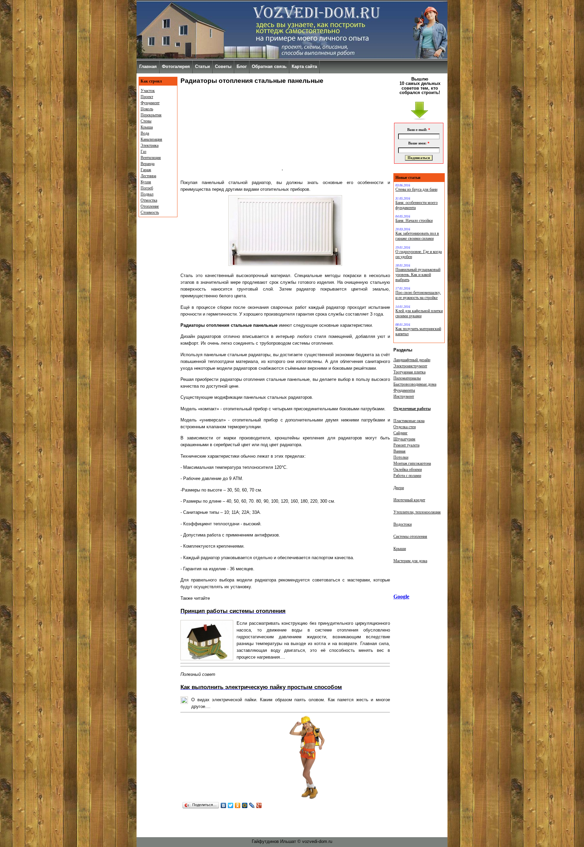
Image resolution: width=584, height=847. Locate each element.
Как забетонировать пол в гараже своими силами (417, 236)
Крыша (147, 127)
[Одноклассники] (237, 805)
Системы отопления (410, 536)
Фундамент (150, 102)
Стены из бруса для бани (416, 189)
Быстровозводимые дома (414, 384)
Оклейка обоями (407, 469)
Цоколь (147, 109)
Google (401, 596)
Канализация (151, 139)
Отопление (150, 206)
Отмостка (149, 200)
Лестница (148, 176)
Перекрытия (151, 115)
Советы (223, 66)
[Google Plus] (259, 805)
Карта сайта (304, 66)
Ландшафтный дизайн (411, 360)
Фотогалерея (176, 66)
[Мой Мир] (244, 805)
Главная (148, 66)
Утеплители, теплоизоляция (417, 512)
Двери (398, 487)
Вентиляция (151, 157)
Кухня (146, 182)
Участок (148, 90)
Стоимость (150, 212)
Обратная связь (269, 66)
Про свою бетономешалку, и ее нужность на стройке (418, 295)
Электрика (150, 145)
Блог (242, 66)
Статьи (202, 66)
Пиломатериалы (407, 378)
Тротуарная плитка (409, 372)
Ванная (399, 451)
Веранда (147, 163)
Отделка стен (404, 427)
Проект (147, 96)
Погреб (147, 188)
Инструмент (403, 396)
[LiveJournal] (252, 805)
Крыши (399, 548)
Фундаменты (404, 390)
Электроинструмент (410, 366)
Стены (146, 121)
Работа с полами (407, 475)
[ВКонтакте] (223, 805)
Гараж (146, 169)
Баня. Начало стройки (414, 220)
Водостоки (402, 524)
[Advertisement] (231, 130)
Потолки (400, 457)
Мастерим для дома (410, 560)
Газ (143, 151)
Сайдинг (400, 433)
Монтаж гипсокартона (412, 463)
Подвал (147, 194)
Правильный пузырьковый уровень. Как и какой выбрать (417, 274)
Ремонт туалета (406, 445)
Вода (145, 133)
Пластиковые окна (408, 420)
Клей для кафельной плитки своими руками (419, 313)
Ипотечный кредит (409, 500)
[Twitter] (230, 805)
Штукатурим (404, 439)
